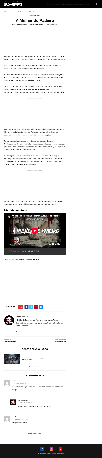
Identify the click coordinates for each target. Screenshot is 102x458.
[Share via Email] (41, 307)
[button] (7, 360)
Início (6, 12)
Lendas (81, 4)
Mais (87, 4)
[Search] (97, 4)
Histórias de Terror (53, 4)
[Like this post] (21, 307)
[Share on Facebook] (26, 307)
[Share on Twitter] (31, 307)
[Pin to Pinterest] (36, 307)
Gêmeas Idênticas (27, 359)
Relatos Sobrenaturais (69, 4)
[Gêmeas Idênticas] (12, 359)
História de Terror (14, 251)
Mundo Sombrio (22, 24)
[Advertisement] (35, 41)
